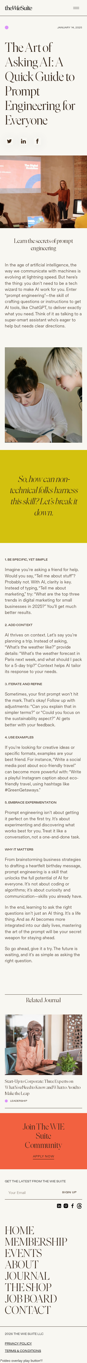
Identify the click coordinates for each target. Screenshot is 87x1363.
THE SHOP (28, 1288)
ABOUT (22, 1265)
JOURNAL (27, 1276)
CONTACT (28, 1311)
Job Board (31, 1299)
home (19, 1231)
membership (36, 1242)
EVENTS (23, 1254)
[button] (76, 8)
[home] (22, 7)
